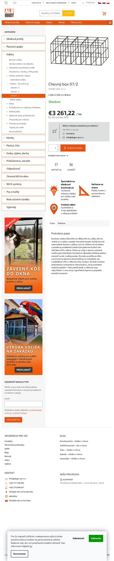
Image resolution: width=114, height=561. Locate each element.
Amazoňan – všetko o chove (72, 458)
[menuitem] (12, 22)
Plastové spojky (15, 47)
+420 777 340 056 (16, 483)
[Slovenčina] (103, 3)
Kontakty (36, 3)
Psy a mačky (13, 192)
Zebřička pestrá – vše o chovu (73, 445)
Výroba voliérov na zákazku (21, 63)
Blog (7, 452)
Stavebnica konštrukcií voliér (22, 67)
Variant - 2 (15, 95)
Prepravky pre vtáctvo (19, 119)
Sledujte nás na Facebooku (21, 491)
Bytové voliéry (15, 59)
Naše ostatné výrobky (18, 199)
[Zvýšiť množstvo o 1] (58, 146)
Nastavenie (19, 553)
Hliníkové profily (15, 39)
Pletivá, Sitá (13, 145)
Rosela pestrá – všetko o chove (74, 441)
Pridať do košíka (75, 148)
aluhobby (13, 496)
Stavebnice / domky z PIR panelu (23, 71)
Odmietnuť (78, 538)
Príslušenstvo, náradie (18, 161)
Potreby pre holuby (17, 123)
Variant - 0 (15, 87)
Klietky (10, 138)
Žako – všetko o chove (70, 450)
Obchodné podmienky (56, 3)
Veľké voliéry (16, 99)
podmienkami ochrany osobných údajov (23, 412)
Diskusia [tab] (61, 223)
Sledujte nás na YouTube (20, 500)
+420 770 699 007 (16, 487)
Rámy (11, 103)
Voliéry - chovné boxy (19, 83)
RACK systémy (14, 184)
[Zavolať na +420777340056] (9, 2)
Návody (8, 456)
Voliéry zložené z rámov (19, 75)
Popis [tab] (52, 223)
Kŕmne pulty (14, 111)
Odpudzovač (13, 169)
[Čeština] (99, 3)
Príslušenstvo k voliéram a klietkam (25, 107)
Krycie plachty (15, 131)
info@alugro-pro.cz (75, 137)
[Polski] (108, 3)
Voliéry (10, 54)
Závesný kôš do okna (17, 176)
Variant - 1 (15, 91)
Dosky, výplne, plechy (18, 153)
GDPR (73, 3)
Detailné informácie (57, 155)
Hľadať (68, 13)
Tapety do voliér (16, 127)
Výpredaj (11, 207)
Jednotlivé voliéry (18, 79)
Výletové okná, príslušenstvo (22, 115)
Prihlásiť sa (13, 419)
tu (31, 546)
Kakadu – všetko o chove (71, 454)
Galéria (8, 463)
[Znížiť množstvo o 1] (58, 149)
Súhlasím (96, 538)
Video (7, 460)
